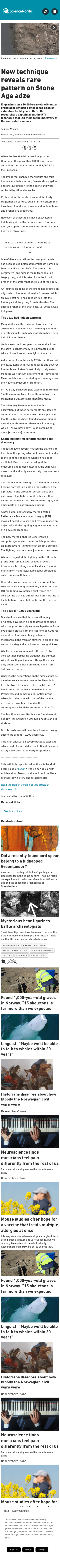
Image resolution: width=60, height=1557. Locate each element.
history (7, 955)
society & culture (42, 950)
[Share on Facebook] (24, 147)
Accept (28, 1549)
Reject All (14, 1549)
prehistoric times (34, 946)
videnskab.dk (11, 946)
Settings (42, 1549)
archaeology (39, 955)
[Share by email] (34, 147)
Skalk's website (13, 811)
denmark (21, 955)
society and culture (15, 950)
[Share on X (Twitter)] (30, 147)
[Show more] (30, 252)
